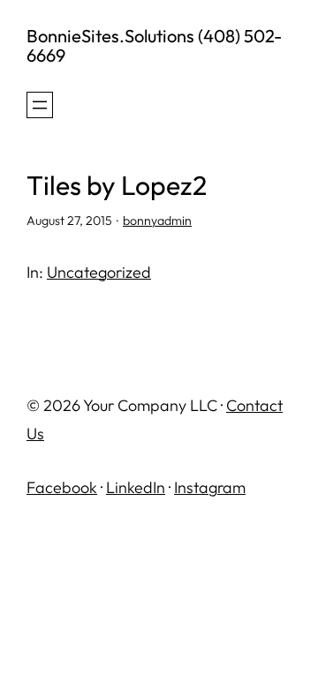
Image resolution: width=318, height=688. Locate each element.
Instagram (210, 487)
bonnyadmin (157, 220)
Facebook (61, 487)
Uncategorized (99, 272)
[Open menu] (39, 105)
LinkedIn (135, 487)
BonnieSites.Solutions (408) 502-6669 (154, 45)
